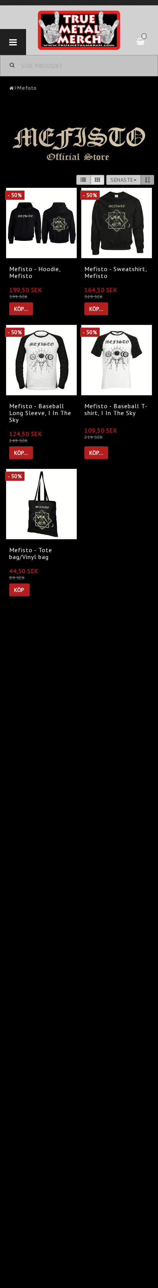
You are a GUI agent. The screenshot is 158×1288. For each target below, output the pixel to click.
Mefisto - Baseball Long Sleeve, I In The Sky (40, 412)
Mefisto (27, 87)
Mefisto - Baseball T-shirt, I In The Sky (116, 409)
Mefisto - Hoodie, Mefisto (35, 272)
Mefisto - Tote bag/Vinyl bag (30, 553)
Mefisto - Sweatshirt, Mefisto (115, 272)
